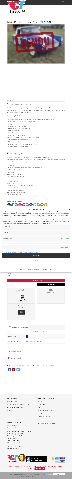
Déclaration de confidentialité (39, 269)
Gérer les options (36, 266)
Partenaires (52, 466)
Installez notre (38, 459)
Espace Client (39, 469)
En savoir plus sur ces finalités (31, 252)
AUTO (40, 401)
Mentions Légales (12, 401)
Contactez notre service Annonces (17, 428)
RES (40, 341)
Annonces (27, 466)
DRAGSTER (41, 404)
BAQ (30, 341)
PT (38, 341)
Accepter (36, 255)
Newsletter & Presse (39, 466)
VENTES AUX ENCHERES (45, 410)
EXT (35, 341)
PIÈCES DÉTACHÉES (44, 416)
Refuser (36, 261)
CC (33, 341)
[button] (69, 210)
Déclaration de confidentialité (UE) (18, 404)
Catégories (18, 466)
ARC (27, 341)
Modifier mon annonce (36, 280)
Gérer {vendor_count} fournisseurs (13, 252)
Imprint (50, 269)
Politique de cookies (25, 269)
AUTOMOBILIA (42, 413)
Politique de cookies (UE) (14, 407)
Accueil (10, 466)
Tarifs (60, 466)
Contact (29, 469)
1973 (9, 275)
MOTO (40, 407)
